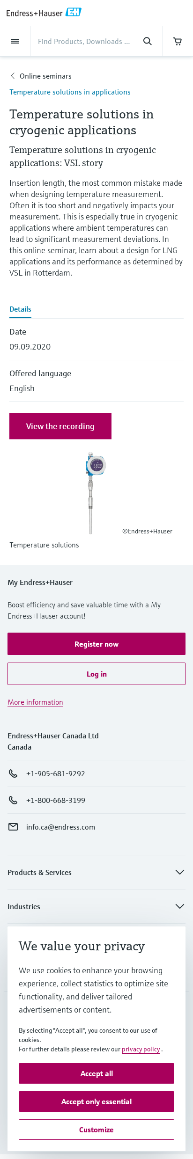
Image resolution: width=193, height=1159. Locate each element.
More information (35, 702)
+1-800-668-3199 (55, 800)
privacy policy (141, 1049)
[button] (96, 644)
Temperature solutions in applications (70, 91)
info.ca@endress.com (60, 826)
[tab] (96, 310)
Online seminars (46, 75)
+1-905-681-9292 (55, 773)
